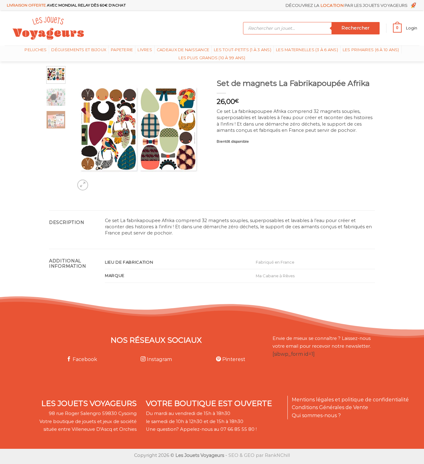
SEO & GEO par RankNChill (259, 455)
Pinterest (233, 359)
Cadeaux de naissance (183, 49)
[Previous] (85, 128)
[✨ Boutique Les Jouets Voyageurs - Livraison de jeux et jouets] (78, 28)
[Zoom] (82, 185)
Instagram (159, 359)
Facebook (84, 359)
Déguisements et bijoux (78, 49)
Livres (145, 49)
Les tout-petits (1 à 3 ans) (242, 49)
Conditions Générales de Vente (330, 407)
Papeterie (122, 49)
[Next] (190, 128)
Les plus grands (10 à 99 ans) (211, 58)
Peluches (36, 49)
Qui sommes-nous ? (316, 415)
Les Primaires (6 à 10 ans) (371, 49)
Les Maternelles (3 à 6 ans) (307, 49)
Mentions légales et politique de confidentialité (350, 400)
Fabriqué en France (275, 262)
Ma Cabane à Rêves (275, 275)
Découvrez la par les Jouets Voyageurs (348, 5)
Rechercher (355, 28)
